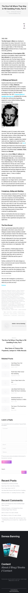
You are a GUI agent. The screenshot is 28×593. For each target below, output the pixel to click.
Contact (7, 570)
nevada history (14, 315)
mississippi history (7, 315)
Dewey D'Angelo (10, 294)
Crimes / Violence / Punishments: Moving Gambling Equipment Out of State (12, 293)
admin (2, 503)
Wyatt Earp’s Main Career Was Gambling (17, 372)
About (4, 567)
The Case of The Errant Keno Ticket (18, 407)
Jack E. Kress (19, 301)
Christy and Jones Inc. (11, 290)
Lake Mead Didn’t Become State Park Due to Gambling (18, 390)
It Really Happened (12, 301)
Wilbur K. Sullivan (9, 308)
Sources (3, 285)
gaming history (6, 313)
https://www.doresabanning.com (19, 326)
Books (21, 567)
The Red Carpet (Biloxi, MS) (7, 306)
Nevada (19, 305)
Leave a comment (22, 309)
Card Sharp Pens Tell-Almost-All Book (17, 364)
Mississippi (14, 305)
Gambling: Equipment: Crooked (13, 298)
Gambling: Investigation (18, 300)
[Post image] (5, 366)
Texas (22, 305)
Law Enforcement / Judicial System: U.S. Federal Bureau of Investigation (13, 304)
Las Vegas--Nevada (14, 302)
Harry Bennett (4, 301)
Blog (13, 567)
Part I (23, 143)
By (6, 309)
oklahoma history (21, 315)
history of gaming (21, 313)
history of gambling (13, 313)
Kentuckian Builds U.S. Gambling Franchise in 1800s (18, 398)
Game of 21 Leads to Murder (12, 512)
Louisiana (9, 305)
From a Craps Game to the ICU (18, 381)
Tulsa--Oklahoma (17, 306)
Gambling (17, 294)
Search (3, 469)
